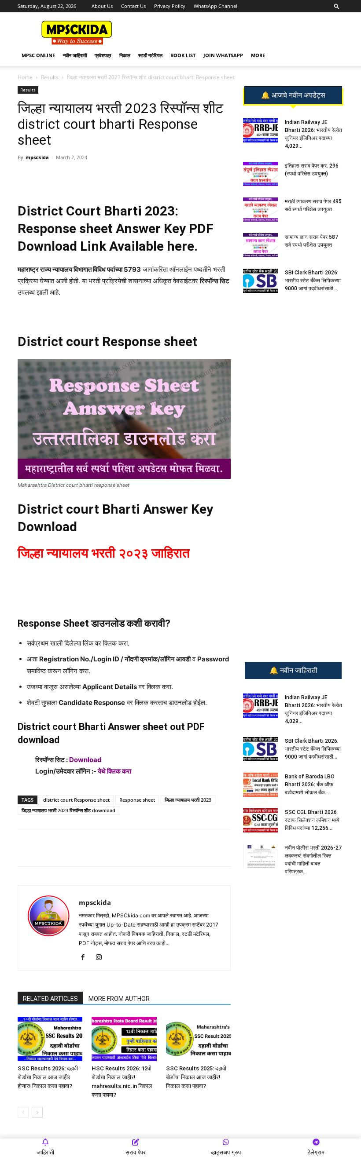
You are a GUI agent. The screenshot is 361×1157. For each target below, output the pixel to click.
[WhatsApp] (79, 177)
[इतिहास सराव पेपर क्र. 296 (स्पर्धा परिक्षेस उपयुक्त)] (260, 174)
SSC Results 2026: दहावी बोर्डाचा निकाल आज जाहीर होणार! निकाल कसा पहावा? (48, 1077)
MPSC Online (38, 55)
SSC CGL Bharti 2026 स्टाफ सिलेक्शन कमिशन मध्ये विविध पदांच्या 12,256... (312, 820)
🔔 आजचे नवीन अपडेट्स (293, 95)
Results (50, 77)
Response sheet (137, 799)
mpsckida (37, 157)
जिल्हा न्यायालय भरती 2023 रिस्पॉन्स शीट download (68, 810)
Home (25, 77)
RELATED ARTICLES (50, 998)
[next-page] (37, 1112)
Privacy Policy (169, 6)
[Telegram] (100, 177)
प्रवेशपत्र (103, 55)
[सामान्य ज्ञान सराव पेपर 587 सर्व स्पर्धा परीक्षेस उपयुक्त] (260, 245)
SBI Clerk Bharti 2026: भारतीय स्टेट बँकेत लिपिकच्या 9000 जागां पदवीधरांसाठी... (313, 281)
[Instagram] (102, 958)
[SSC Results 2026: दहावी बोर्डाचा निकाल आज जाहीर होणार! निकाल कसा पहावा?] (50, 1039)
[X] (140, 177)
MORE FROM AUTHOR (119, 998)
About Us (102, 6)
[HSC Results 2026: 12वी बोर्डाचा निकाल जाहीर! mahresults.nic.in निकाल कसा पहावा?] (124, 1039)
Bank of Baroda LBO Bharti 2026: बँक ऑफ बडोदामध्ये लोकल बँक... (310, 785)
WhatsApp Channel (215, 6)
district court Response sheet (76, 799)
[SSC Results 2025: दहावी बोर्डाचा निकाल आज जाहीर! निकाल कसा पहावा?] (198, 1039)
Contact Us (133, 6)
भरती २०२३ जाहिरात (141, 553)
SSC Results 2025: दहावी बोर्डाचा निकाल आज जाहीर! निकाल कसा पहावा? (196, 1077)
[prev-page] (23, 1112)
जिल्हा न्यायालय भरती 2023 (188, 799)
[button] (336, 6)
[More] (161, 177)
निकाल (124, 55)
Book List (182, 55)
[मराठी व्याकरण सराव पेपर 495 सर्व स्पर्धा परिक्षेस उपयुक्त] (260, 209)
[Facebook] (120, 177)
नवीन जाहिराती (75, 55)
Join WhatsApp (223, 55)
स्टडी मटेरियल (150, 55)
